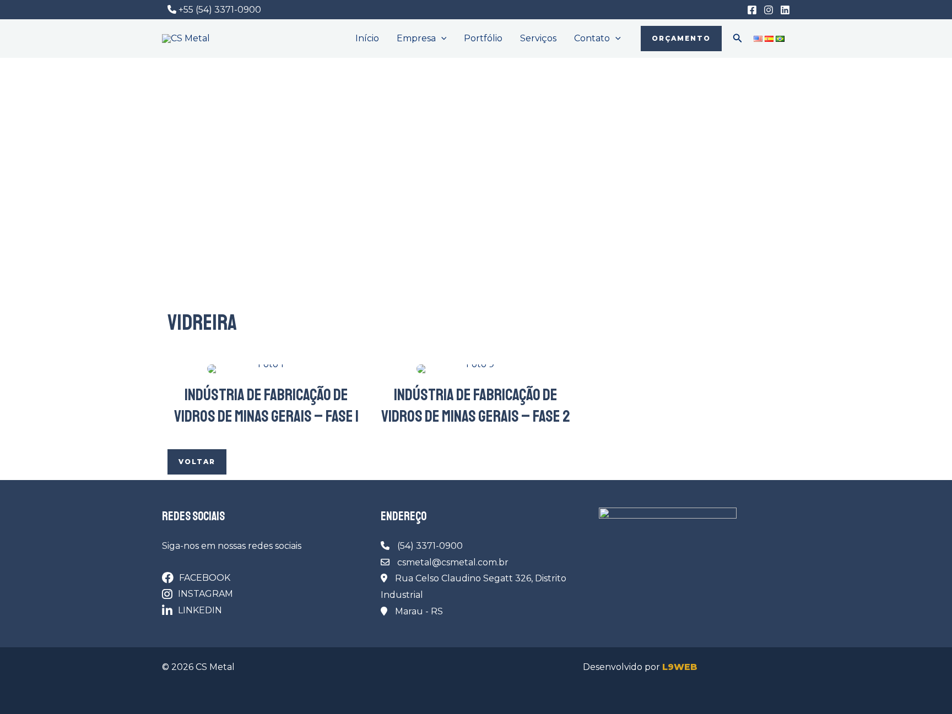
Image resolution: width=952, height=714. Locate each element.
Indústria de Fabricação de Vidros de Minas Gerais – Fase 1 (266, 405)
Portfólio (483, 38)
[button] (441, 38)
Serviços (538, 38)
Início (367, 38)
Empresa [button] (416, 38)
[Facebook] (752, 10)
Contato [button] (592, 38)
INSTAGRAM (205, 593)
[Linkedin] (785, 10)
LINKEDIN (200, 610)
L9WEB (679, 667)
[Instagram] (769, 10)
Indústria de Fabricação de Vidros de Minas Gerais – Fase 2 (475, 405)
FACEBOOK (204, 578)
